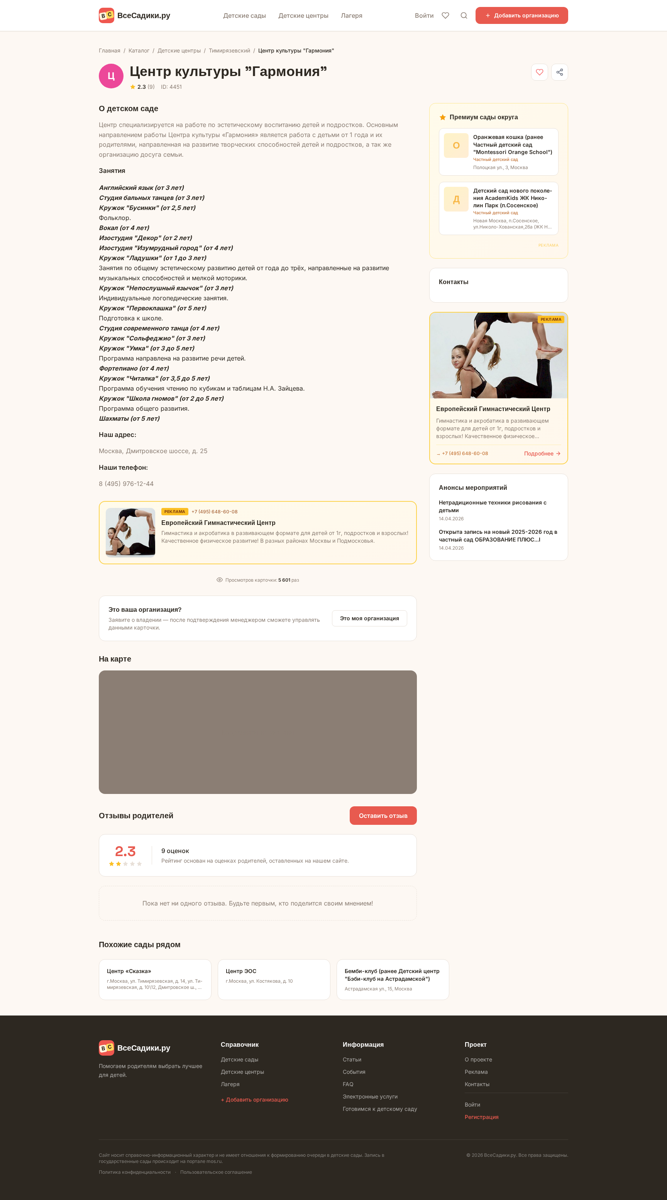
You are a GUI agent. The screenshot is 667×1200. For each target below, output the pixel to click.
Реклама (476, 1071)
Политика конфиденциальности (135, 1172)
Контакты (477, 1084)
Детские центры (303, 15)
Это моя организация (369, 618)
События (354, 1071)
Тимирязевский (229, 50)
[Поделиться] (559, 72)
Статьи (352, 1059)
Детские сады (244, 15)
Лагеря (351, 15)
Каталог (139, 50)
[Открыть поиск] (464, 15)
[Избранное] (445, 15)
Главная (109, 50)
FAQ (348, 1084)
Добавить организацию (526, 15)
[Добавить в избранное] (539, 72)
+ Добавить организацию (254, 1099)
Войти (424, 15)
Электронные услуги (370, 1096)
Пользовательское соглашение (216, 1172)
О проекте (478, 1059)
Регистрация (482, 1117)
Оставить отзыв (383, 815)
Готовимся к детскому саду (380, 1108)
